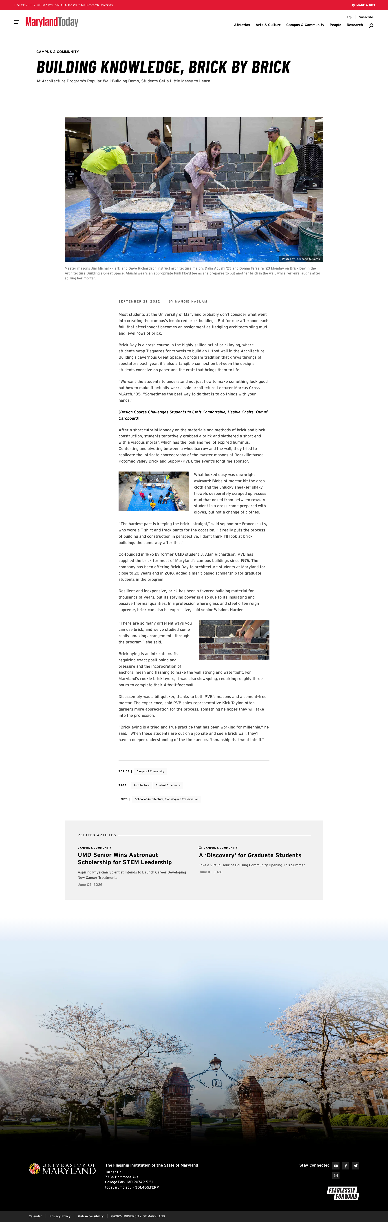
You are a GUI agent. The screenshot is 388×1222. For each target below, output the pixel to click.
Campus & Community (150, 771)
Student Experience (168, 785)
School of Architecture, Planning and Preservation (166, 799)
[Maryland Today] (52, 22)
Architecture (141, 785)
